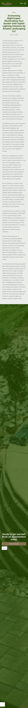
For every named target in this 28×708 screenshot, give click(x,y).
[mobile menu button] (25, 3)
